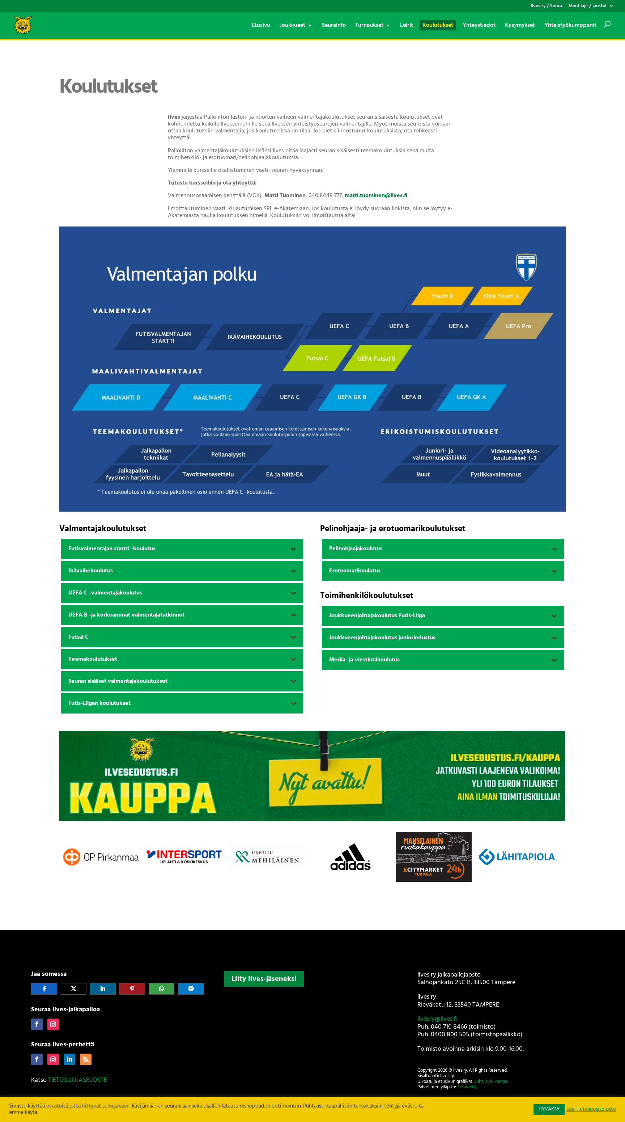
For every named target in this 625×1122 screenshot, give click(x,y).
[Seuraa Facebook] (37, 1024)
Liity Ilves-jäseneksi (264, 979)
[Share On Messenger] (190, 988)
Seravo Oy (467, 1087)
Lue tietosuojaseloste (591, 1109)
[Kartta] (312, 1037)
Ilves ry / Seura (546, 7)
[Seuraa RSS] (86, 1059)
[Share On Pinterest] (132, 988)
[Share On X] (73, 988)
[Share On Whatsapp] (161, 988)
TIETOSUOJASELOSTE (77, 1080)
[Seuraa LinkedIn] (69, 1059)
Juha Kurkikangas (491, 1081)
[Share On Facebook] (43, 988)
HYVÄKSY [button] (549, 1109)
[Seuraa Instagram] (53, 1024)
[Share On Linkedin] (102, 988)
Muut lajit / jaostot (588, 7)
